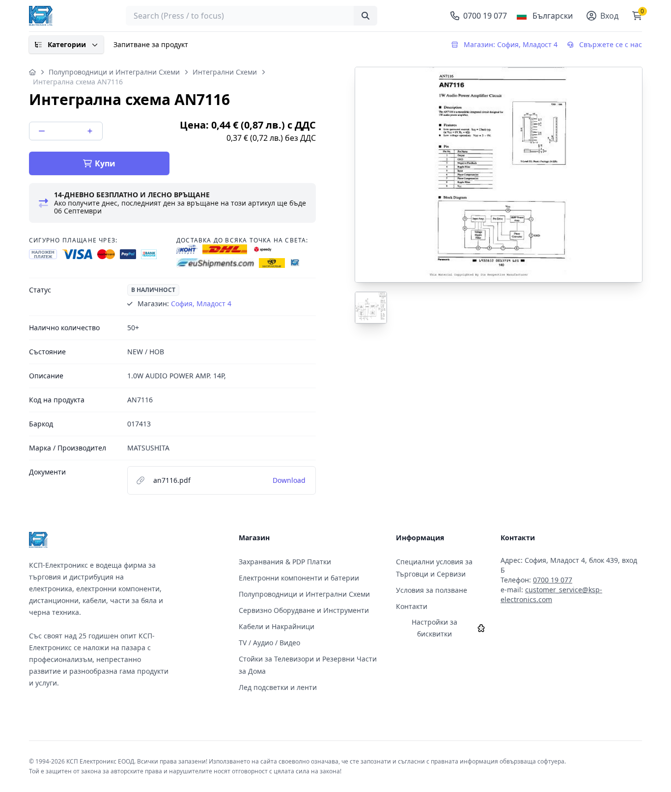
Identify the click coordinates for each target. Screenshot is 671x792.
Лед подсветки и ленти (278, 687)
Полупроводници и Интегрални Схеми (114, 72)
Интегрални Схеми (225, 72)
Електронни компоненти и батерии (299, 577)
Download (289, 480)
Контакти (411, 606)
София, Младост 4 (201, 303)
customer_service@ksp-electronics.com (551, 594)
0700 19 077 (552, 579)
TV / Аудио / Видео (269, 642)
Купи (105, 163)
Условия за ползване (431, 590)
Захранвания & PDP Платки (285, 561)
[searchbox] (251, 16)
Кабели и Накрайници (276, 626)
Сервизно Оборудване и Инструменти (304, 610)
